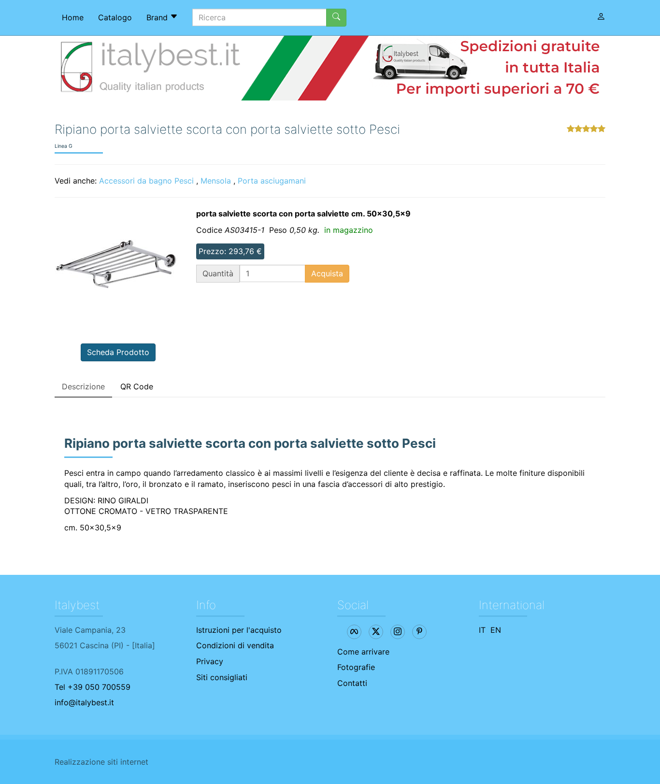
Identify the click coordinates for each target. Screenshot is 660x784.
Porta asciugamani (272, 180)
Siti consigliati (221, 677)
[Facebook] (354, 632)
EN (495, 630)
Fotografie (356, 667)
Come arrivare (363, 651)
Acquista (327, 273)
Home (73, 17)
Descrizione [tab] (83, 386)
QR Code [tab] (136, 386)
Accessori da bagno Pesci (146, 180)
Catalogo (115, 17)
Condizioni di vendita (235, 645)
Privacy (209, 661)
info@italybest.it (84, 702)
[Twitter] (376, 632)
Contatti (352, 683)
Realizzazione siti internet (101, 762)
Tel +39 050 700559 (92, 687)
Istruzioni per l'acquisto (239, 630)
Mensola (216, 180)
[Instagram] (397, 632)
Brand (158, 17)
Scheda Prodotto (118, 352)
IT (482, 630)
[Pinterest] (419, 632)
